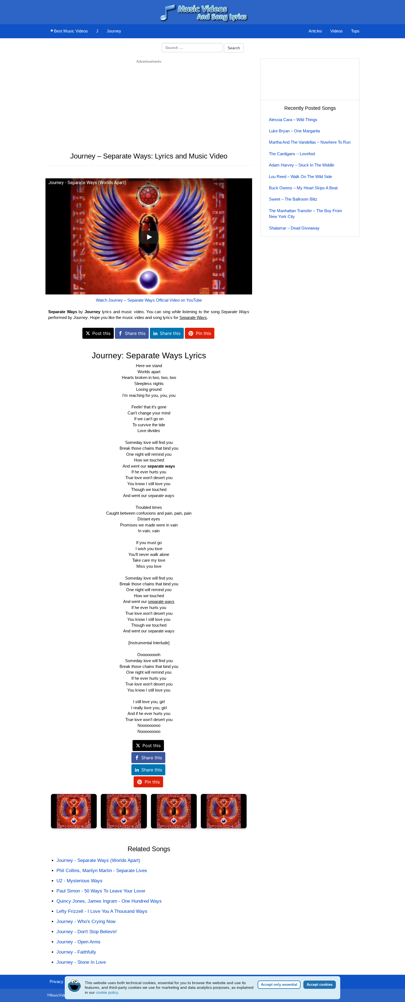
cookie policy (107, 992)
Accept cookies (320, 984)
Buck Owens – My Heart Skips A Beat (303, 187)
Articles (315, 31)
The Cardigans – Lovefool (292, 153)
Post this (101, 333)
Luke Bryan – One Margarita (294, 131)
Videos (336, 31)
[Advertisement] (148, 102)
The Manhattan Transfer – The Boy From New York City (305, 213)
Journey (114, 31)
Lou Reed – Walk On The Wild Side (300, 176)
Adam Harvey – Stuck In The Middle (301, 165)
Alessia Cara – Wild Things (293, 119)
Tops (355, 31)
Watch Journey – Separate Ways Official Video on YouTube (149, 300)
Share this (135, 333)
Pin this (203, 333)
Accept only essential (279, 984)
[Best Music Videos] (202, 11)
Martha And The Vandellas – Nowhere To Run (309, 142)
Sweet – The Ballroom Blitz (293, 199)
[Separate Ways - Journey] (74, 811)
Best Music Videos (71, 31)
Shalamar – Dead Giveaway (294, 228)
